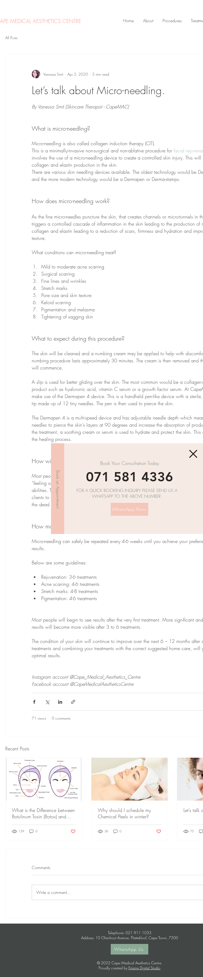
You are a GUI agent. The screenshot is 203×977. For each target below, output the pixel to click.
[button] (193, 454)
